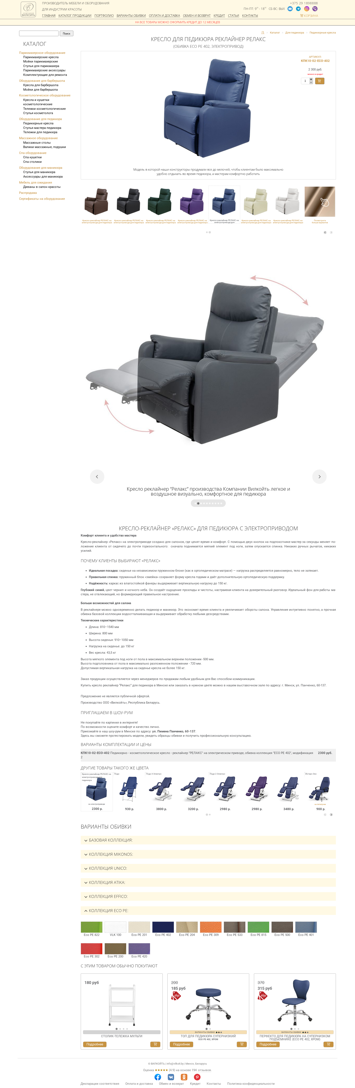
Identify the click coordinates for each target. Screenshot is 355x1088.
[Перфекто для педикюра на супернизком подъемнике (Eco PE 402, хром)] (295, 1000)
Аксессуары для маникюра (43, 176)
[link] (97, 205)
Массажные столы (37, 143)
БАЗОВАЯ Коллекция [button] (110, 840)
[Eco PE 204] (187, 927)
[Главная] (262, 33)
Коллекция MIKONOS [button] (110, 854)
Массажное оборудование (38, 138)
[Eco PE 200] (115, 948)
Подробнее (94, 1044)
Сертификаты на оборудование (42, 199)
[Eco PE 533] (235, 927)
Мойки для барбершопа (40, 89)
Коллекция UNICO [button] (107, 868)
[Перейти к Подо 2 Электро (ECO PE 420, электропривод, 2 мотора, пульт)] (256, 794)
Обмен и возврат (197, 15)
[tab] (207, 232)
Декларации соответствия (100, 1084)
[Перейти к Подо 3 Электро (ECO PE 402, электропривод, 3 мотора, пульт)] (193, 794)
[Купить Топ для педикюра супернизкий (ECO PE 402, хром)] (242, 1044)
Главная (48, 15)
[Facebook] (157, 1077)
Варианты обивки (131, 15)
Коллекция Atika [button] (106, 882)
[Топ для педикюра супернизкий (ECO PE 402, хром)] (208, 1000)
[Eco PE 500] (282, 927)
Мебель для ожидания (35, 182)
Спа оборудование (32, 153)
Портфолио (104, 15)
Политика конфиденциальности (251, 1084)
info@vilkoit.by (175, 1063)
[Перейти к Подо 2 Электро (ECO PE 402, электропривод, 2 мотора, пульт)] (225, 794)
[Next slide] (331, 232)
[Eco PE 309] (211, 927)
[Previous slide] (325, 232)
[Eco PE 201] (139, 927)
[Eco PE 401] (306, 927)
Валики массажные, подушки (44, 147)
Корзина (310, 15)
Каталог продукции (75, 15)
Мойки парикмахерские (40, 61)
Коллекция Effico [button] (108, 896)
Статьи (233, 15)
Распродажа (28, 193)
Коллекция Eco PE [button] (108, 910)
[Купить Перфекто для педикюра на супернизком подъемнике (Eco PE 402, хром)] (328, 1044)
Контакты (250, 15)
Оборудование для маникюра (40, 168)
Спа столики (32, 162)
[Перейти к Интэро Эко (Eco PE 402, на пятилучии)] (320, 794)
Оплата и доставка (164, 15)
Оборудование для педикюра (40, 119)
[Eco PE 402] (163, 927)
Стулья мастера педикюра (42, 128)
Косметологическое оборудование (44, 95)
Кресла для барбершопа (40, 85)
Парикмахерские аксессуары (44, 70)
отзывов (204, 1070)
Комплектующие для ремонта (45, 75)
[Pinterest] (197, 1077)
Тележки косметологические (44, 109)
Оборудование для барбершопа (42, 81)
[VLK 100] (115, 927)
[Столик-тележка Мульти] (122, 1000)
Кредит (219, 15)
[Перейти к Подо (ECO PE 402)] (129, 794)
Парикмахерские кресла (41, 57)
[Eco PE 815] (258, 927)
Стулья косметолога (38, 113)
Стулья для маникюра (39, 172)
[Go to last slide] (85, 1002)
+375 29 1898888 (304, 3)
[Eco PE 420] (139, 948)
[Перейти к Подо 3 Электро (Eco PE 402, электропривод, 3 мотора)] (161, 794)
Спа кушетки (32, 157)
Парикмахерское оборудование (42, 53)
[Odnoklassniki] (184, 1077)
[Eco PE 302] (92, 948)
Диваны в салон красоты (42, 187)
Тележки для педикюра (40, 132)
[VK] (171, 1077)
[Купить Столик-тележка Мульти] (155, 1044)
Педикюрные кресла (38, 123)
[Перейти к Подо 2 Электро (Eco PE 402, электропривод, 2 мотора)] (288, 794)
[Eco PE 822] (92, 927)
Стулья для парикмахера (41, 66)
